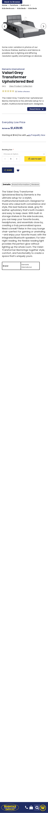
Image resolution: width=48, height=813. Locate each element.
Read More (35, 109)
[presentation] (4, 26)
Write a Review (24, 91)
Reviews (35, 184)
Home (4, 5)
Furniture (14, 5)
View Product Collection (20, 86)
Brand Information (21, 184)
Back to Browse (12, 1)
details (6, 184)
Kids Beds (21, 8)
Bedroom (25, 5)
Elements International (13, 69)
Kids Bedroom (8, 8)
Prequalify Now (38, 135)
